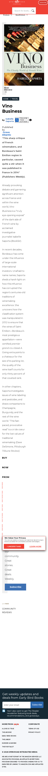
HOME (5, 99)
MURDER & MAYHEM (9, 743)
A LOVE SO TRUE (8, 729)
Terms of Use (33, 729)
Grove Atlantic (6, 133)
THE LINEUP (6, 739)
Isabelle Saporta (10, 120)
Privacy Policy (34, 732)
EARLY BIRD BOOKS (9, 736)
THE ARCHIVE (6, 732)
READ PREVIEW (8, 89)
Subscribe (43, 2)
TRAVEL (14, 99)
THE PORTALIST (8, 747)
